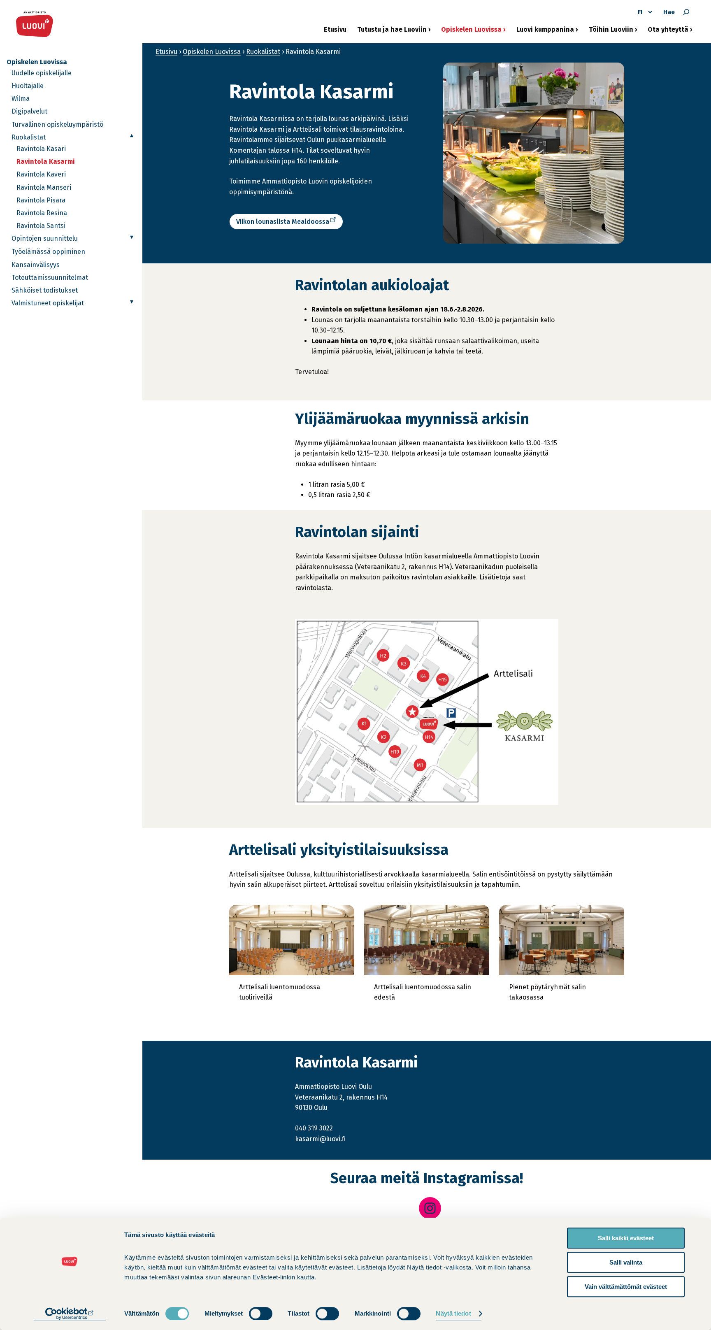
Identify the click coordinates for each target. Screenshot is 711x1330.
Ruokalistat (29, 137)
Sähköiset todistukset (45, 290)
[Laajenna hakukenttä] (686, 12)
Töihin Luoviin (611, 32)
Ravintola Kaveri (41, 174)
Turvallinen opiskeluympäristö (57, 124)
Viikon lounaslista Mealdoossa (284, 223)
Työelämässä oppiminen (48, 252)
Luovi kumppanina (545, 32)
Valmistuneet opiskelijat (48, 303)
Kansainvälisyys (36, 265)
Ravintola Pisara (40, 200)
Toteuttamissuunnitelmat (50, 277)
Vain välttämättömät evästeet (626, 1286)
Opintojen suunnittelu (45, 238)
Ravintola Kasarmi (45, 161)
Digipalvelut (29, 111)
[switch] (260, 1313)
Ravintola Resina (41, 213)
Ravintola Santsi (40, 226)
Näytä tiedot (453, 1313)
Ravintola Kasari (41, 149)
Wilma (21, 98)
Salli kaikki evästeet (626, 1238)
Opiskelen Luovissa (471, 32)
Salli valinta (625, 1262)
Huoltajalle (28, 86)
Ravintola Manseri (43, 187)
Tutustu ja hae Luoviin (392, 32)
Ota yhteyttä (668, 32)
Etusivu (335, 29)
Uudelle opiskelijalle (42, 73)
